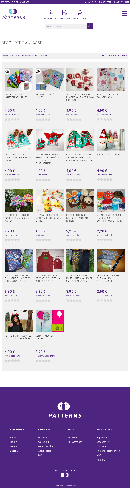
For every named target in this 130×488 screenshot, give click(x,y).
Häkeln (13, 442)
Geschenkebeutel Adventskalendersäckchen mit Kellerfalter (79, 157)
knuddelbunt (14, 235)
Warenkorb (43, 442)
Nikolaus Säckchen (108, 154)
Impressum (102, 437)
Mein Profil (73, 437)
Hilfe (126, 2)
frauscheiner (106, 114)
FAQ (40, 455)
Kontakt (118, 2)
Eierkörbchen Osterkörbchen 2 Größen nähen (17, 218)
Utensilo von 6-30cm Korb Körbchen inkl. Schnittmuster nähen (110, 218)
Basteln (14, 451)
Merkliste (42, 437)
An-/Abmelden (75, 442)
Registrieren (105, 2)
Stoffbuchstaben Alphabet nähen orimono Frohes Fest (80, 97)
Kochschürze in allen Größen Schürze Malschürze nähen (49, 278)
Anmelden (92, 2)
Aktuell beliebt (45, 451)
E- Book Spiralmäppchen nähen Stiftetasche (108, 278)
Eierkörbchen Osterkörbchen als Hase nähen (78, 218)
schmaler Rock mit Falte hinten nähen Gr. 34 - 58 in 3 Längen (79, 278)
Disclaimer (102, 446)
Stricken (14, 437)
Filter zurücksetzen (116, 56)
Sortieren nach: (11, 56)
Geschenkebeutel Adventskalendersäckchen (18, 157)
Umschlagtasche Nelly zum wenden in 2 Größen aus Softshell (18, 278)
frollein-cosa (14, 114)
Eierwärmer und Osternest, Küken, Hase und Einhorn (49, 218)
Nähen (13, 446)
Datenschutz (103, 442)
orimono (74, 114)
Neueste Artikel (46, 446)
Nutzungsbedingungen (108, 451)
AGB (99, 455)
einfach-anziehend (47, 356)
